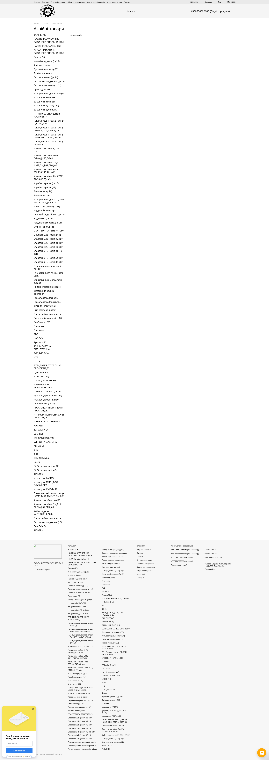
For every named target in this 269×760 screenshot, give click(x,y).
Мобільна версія (43, 570)
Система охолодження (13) (48, 522)
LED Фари (39, 434)
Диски (37, 462)
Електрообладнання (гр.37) (48, 318)
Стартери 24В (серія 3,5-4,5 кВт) (81, 732)
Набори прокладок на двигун (49, 93)
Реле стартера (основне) (46, 298)
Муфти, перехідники (44, 226)
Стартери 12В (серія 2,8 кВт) (48, 235)
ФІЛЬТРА (38, 474)
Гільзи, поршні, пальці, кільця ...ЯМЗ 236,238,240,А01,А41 (80, 636)
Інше (36, 450)
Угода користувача (114, 2)
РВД (36, 334)
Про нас (45, 2)
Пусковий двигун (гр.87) (46, 69)
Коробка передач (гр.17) (46, 183)
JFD (36, 454)
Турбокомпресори (43, 73)
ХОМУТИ (38, 425)
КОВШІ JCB (40, 35)
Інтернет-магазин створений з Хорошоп (48, 754)
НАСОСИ (39, 338)
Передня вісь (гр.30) (44, 403)
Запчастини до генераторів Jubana (82, 749)
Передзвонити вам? (179, 565)
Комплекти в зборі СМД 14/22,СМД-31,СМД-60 (78, 657)
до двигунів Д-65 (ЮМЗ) (46, 110)
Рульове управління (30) (46, 399)
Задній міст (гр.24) (43, 218)
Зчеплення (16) (41, 195)
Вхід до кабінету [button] (144, 550)
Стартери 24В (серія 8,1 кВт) (48, 262)
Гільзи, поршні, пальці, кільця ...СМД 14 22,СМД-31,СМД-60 (114, 721)
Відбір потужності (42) (45, 470)
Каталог (37, 2)
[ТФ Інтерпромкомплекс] (48, 552)
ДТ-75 (37, 361)
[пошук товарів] (145, 11)
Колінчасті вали (42, 65)
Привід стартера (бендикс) (47, 287)
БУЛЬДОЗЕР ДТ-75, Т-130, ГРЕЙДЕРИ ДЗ (113, 613)
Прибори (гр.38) (42, 322)
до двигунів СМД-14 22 (45, 489)
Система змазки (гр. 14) (46, 77)
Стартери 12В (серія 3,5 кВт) (48, 243)
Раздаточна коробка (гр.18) (48, 223)
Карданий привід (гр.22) (46, 210)
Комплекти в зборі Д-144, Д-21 (81, 646)
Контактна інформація (96, 2)
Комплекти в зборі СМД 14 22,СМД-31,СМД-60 (113, 730)
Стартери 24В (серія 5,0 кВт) (48, 258)
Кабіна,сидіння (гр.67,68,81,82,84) (116, 735)
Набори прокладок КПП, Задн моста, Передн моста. (80, 688)
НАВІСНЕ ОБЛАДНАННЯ (47, 46)
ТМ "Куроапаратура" (44, 438)
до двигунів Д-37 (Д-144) (46, 105)
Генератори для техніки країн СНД (82, 746)
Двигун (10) (39, 57)
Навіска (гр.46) (41, 376)
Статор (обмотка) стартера (48, 314)
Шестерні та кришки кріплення (114, 553)
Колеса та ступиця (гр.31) (47, 206)
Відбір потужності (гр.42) (46, 466)
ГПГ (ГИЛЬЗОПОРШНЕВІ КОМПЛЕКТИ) (79, 618)
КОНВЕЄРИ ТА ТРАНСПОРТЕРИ (116, 629)
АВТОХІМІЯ (40, 446)
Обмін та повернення (76, 2)
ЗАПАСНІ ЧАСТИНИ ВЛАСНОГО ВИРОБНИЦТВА (82, 563)
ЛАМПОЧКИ (40, 526)
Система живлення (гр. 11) (47, 85)
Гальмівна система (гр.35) (47, 391)
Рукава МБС (40, 342)
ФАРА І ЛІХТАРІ (42, 430)
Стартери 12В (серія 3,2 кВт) (48, 239)
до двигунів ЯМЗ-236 (44, 97)
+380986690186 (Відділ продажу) (210, 11)
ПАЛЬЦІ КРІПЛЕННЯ (45, 380)
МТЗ (36, 357)
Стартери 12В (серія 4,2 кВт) (48, 247)
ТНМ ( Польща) (41, 458)
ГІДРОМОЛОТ (41, 372)
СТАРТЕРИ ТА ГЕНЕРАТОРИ (49, 231)
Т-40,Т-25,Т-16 (41, 353)
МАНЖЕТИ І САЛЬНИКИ (47, 421)
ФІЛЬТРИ (38, 530)
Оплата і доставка (58, 2)
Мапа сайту (141, 574)
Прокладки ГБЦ (42, 89)
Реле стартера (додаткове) (47, 302)
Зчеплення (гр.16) (43, 191)
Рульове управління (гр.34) (48, 395)
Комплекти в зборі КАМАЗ (47, 500)
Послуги (127, 2)
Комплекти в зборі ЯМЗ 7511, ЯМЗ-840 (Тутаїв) (80, 669)
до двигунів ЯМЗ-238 (44, 101)
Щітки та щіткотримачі (45, 306)
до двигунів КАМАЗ (44, 478)
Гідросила (39, 330)
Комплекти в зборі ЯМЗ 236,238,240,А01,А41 (78, 663)
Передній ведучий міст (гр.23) (49, 214)
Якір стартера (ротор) (45, 310)
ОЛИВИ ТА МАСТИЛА (45, 442)
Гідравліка (39, 326)
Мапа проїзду (210, 569)
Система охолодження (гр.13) (49, 81)
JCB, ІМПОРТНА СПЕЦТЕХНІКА (115, 598)
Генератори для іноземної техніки (82, 742)
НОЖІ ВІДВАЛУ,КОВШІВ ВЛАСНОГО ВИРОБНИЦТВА (80, 554)
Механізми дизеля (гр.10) (47, 61)
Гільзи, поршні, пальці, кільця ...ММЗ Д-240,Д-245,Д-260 (80, 630)
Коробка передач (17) (45, 187)
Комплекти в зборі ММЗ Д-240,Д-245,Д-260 (78, 651)
